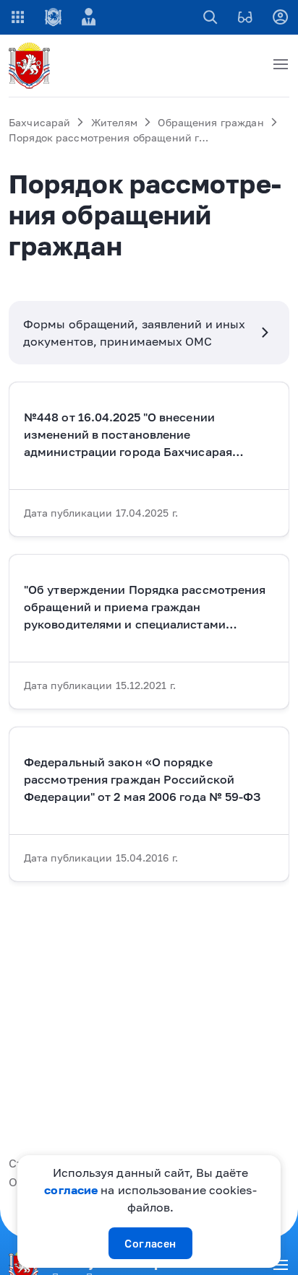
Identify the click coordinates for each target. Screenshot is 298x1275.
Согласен (150, 1243)
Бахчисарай (39, 122)
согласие (71, 1190)
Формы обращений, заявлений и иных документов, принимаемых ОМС (134, 333)
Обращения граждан (210, 122)
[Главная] (32, 66)
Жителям (114, 122)
